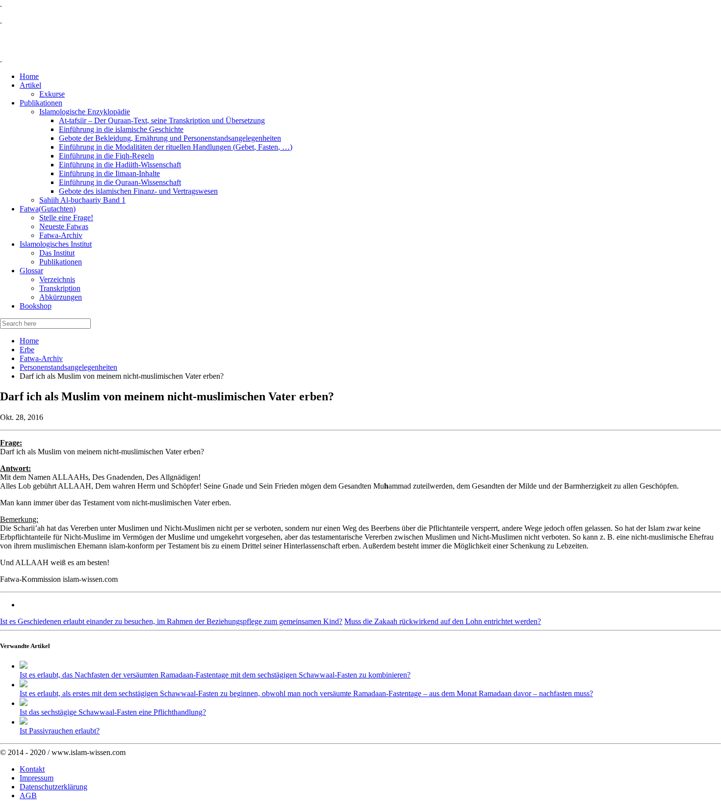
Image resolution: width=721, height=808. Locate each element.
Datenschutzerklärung (53, 786)
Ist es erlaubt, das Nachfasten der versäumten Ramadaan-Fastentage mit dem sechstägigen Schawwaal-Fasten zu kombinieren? (215, 675)
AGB (28, 795)
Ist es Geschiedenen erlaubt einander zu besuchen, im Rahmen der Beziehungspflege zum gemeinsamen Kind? (171, 621)
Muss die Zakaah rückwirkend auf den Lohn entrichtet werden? (442, 621)
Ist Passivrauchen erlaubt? (60, 731)
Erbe (27, 349)
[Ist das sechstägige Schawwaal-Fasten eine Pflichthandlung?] (23, 703)
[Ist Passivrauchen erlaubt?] (23, 722)
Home (29, 341)
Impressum (36, 778)
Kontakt (32, 769)
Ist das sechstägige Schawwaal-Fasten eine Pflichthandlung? (113, 712)
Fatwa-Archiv (41, 358)
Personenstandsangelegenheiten (68, 367)
